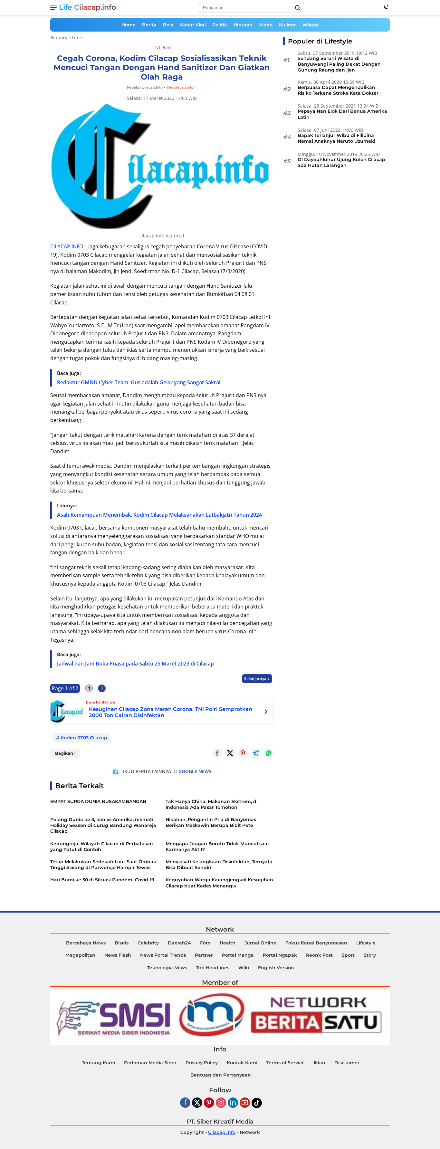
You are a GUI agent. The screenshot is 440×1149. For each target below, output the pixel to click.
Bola (168, 25)
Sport (348, 955)
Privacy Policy (202, 1063)
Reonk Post (319, 955)
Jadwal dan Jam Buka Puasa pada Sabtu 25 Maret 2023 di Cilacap (135, 663)
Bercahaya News (86, 943)
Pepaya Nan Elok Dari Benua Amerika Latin (342, 114)
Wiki (243, 968)
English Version (276, 968)
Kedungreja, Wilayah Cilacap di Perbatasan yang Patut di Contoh (101, 846)
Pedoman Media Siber (150, 1063)
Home (128, 25)
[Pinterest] (209, 1103)
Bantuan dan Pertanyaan (220, 1075)
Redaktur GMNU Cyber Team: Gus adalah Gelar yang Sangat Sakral (138, 382)
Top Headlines (212, 968)
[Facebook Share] (217, 753)
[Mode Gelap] (386, 7)
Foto (205, 943)
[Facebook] (185, 1103)
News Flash (117, 955)
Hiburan (243, 25)
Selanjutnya (255, 678)
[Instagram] (221, 1103)
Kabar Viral (193, 25)
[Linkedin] (233, 1103)
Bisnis (122, 943)
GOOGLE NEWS (194, 771)
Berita (149, 25)
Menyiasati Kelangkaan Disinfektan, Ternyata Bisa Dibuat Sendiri (219, 864)
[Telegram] (256, 753)
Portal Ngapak (280, 955)
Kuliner (287, 25)
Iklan (319, 1063)
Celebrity (148, 943)
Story (370, 955)
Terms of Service (285, 1063)
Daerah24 (179, 943)
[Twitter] (230, 753)
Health (227, 943)
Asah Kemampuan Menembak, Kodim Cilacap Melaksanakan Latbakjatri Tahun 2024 (159, 514)
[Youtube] (245, 1103)
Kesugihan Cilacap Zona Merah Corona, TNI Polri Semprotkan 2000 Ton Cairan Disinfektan (170, 712)
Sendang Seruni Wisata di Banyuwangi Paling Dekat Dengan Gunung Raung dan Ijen (339, 64)
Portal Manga (238, 955)
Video (266, 25)
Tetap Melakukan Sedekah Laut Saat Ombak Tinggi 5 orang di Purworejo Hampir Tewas (103, 864)
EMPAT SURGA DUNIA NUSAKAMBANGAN (98, 801)
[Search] (297, 8)
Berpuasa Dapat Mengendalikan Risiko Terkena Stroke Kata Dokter (338, 90)
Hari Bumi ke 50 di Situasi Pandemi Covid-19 (102, 880)
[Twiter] (197, 1103)
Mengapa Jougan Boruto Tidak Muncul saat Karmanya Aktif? (217, 846)
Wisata (310, 25)
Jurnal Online (260, 943)
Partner (204, 955)
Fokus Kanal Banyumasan (316, 943)
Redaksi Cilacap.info (145, 87)
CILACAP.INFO (66, 246)
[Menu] (54, 7)
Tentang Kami (98, 1063)
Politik (219, 25)
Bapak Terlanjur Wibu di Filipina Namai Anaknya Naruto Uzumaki (336, 138)
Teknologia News (167, 968)
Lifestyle (366, 943)
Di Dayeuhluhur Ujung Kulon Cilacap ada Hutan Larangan (341, 162)
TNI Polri (162, 47)
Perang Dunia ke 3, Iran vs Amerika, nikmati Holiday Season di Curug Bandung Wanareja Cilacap (103, 825)
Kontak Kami (242, 1063)
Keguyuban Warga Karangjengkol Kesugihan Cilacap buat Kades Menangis (219, 882)
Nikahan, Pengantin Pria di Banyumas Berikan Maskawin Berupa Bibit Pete (211, 822)
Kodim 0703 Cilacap (84, 738)
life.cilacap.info (180, 87)
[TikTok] (257, 1103)
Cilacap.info (221, 1132)
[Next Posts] (266, 712)
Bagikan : (65, 753)
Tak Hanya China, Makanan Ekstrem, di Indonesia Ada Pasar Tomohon (212, 804)
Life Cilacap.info (87, 7)
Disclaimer (346, 1063)
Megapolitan (80, 955)
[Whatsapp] (268, 753)
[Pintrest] (243, 753)
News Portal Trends (163, 955)
